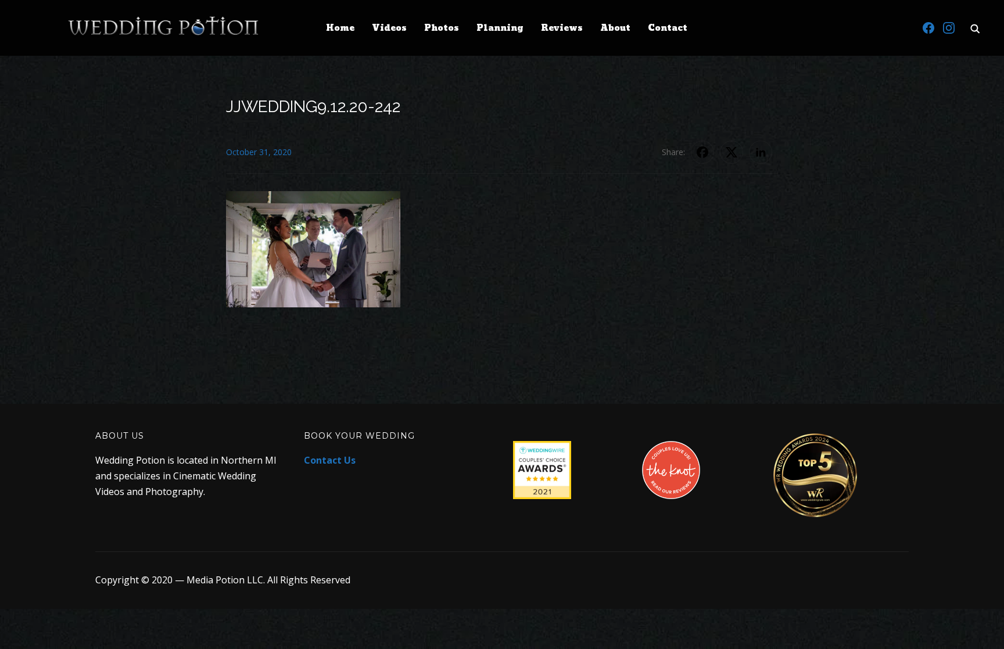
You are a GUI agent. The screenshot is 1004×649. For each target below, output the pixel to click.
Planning (499, 28)
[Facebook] (928, 28)
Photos (441, 28)
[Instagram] (949, 28)
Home (340, 28)
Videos (389, 28)
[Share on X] (731, 152)
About (615, 28)
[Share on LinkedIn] (760, 152)
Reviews (562, 28)
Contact (667, 28)
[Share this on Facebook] (702, 152)
